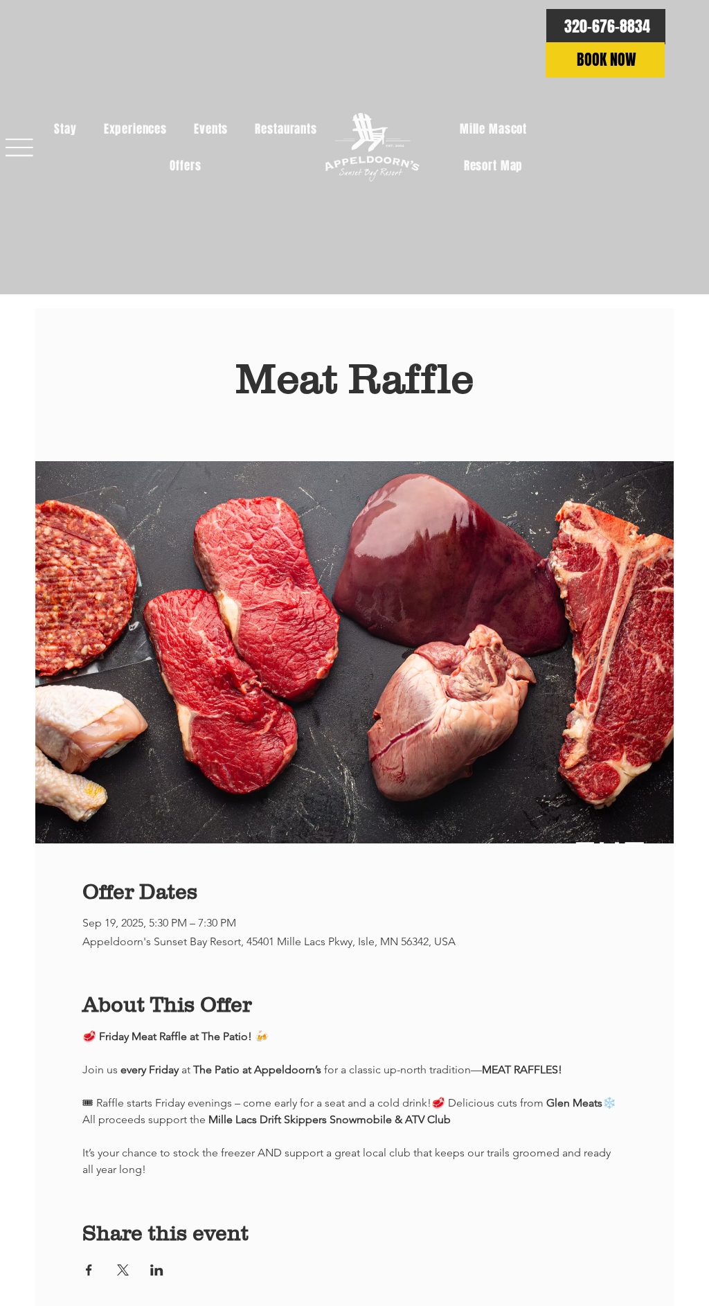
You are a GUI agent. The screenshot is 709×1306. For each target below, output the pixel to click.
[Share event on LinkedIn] (156, 1270)
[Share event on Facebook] (89, 1270)
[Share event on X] (122, 1270)
